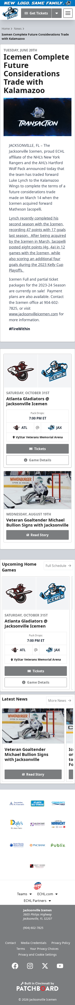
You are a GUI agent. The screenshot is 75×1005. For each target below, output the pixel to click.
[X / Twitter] (45, 966)
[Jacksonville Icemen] (10, 13)
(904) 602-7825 (33, 928)
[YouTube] (60, 966)
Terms (20, 949)
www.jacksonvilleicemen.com (33, 313)
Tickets (40, 448)
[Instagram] (30, 966)
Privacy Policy (60, 943)
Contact (10, 943)
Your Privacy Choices (44, 949)
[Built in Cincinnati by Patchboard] (37, 986)
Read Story (40, 535)
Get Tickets (39, 13)
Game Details (40, 460)
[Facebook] (15, 966)
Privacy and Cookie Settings (37, 954)
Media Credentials (33, 943)
